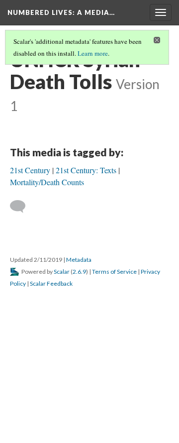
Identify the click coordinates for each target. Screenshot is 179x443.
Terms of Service (114, 271)
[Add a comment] (22, 206)
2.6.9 (79, 271)
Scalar (62, 271)
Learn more (93, 53)
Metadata (78, 259)
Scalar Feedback (51, 283)
